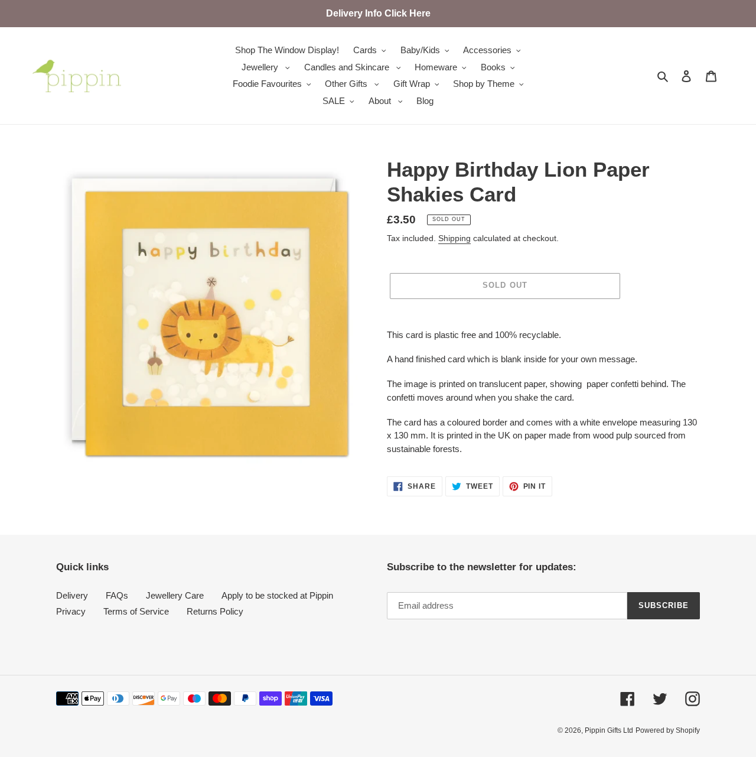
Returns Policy (215, 611)
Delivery (72, 595)
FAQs (117, 595)
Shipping (454, 238)
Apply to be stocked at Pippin (277, 595)
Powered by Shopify (668, 730)
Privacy (71, 611)
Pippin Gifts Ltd (609, 730)
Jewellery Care (175, 595)
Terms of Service (136, 611)
